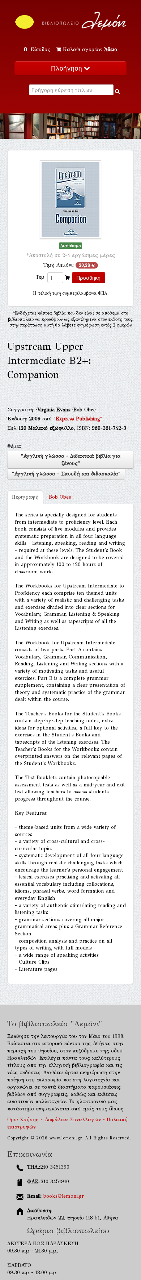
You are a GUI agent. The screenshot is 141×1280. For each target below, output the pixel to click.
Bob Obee (60, 497)
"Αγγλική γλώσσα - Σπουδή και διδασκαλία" (66, 474)
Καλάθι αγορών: (90, 49)
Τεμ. (41, 277)
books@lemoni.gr (63, 1196)
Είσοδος (40, 49)
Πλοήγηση (67, 67)
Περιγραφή (25, 497)
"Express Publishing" (78, 419)
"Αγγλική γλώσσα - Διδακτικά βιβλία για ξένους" (70, 459)
